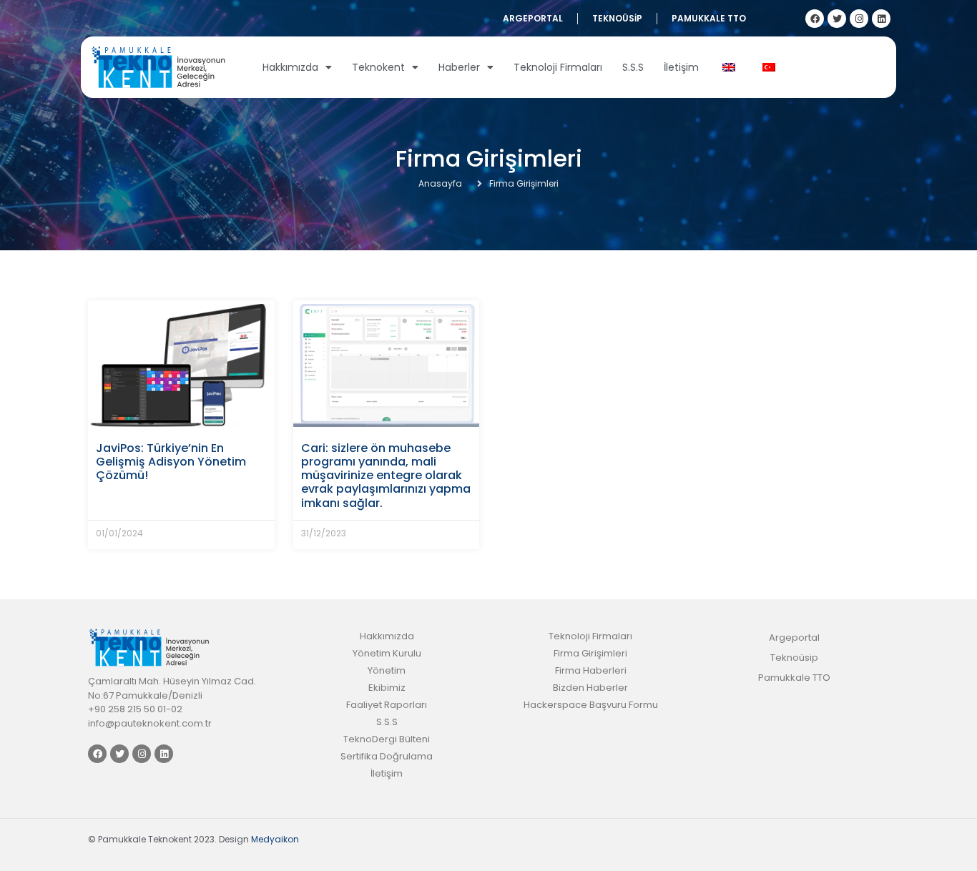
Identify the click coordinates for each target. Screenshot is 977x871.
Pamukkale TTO (709, 18)
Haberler (459, 67)
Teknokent (378, 67)
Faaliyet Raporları (386, 705)
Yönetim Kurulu (387, 653)
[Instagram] (859, 18)
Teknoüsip (617, 18)
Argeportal (533, 18)
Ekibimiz (387, 687)
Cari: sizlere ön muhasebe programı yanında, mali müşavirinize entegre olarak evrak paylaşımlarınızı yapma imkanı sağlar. (386, 475)
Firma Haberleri (591, 670)
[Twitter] (837, 18)
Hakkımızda (290, 67)
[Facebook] (814, 18)
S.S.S (633, 67)
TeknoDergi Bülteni (386, 739)
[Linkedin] (881, 18)
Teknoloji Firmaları (558, 67)
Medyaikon (275, 839)
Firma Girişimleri (590, 653)
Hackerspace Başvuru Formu (591, 705)
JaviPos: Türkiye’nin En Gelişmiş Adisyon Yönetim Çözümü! (171, 461)
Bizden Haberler (590, 687)
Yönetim (387, 670)
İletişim (681, 67)
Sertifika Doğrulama (386, 756)
